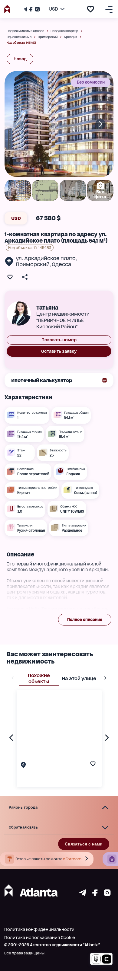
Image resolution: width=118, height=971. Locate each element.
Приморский (33, 264)
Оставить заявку (59, 351)
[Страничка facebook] (95, 894)
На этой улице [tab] (79, 678)
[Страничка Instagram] (37, 9)
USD (16, 218)
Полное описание (84, 619)
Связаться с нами (84, 844)
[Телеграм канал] (26, 9)
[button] (58, 808)
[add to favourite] (90, 9)
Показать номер (59, 339)
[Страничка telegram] (82, 894)
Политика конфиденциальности (39, 929)
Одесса (61, 264)
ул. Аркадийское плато (46, 258)
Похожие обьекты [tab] (39, 678)
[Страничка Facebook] (31, 9)
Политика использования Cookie (39, 937)
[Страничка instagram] (107, 894)
